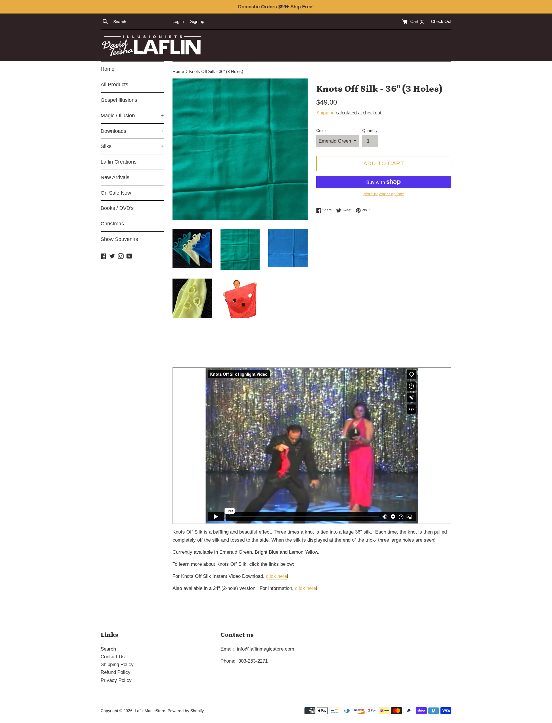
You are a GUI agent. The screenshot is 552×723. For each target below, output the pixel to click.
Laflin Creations (119, 162)
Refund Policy (116, 672)
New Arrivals (115, 177)
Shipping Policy (117, 664)
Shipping (325, 112)
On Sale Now (116, 193)
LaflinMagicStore (150, 711)
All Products (114, 84)
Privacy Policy (116, 680)
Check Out (441, 21)
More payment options (383, 193)
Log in (178, 21)
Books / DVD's (117, 208)
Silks (132, 146)
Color (321, 131)
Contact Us (113, 656)
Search (108, 649)
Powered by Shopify (186, 711)
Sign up (197, 21)
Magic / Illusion (132, 115)
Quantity (369, 131)
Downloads (132, 131)
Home (107, 69)
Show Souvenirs (119, 239)
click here (276, 576)
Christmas (112, 224)
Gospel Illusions (119, 100)
